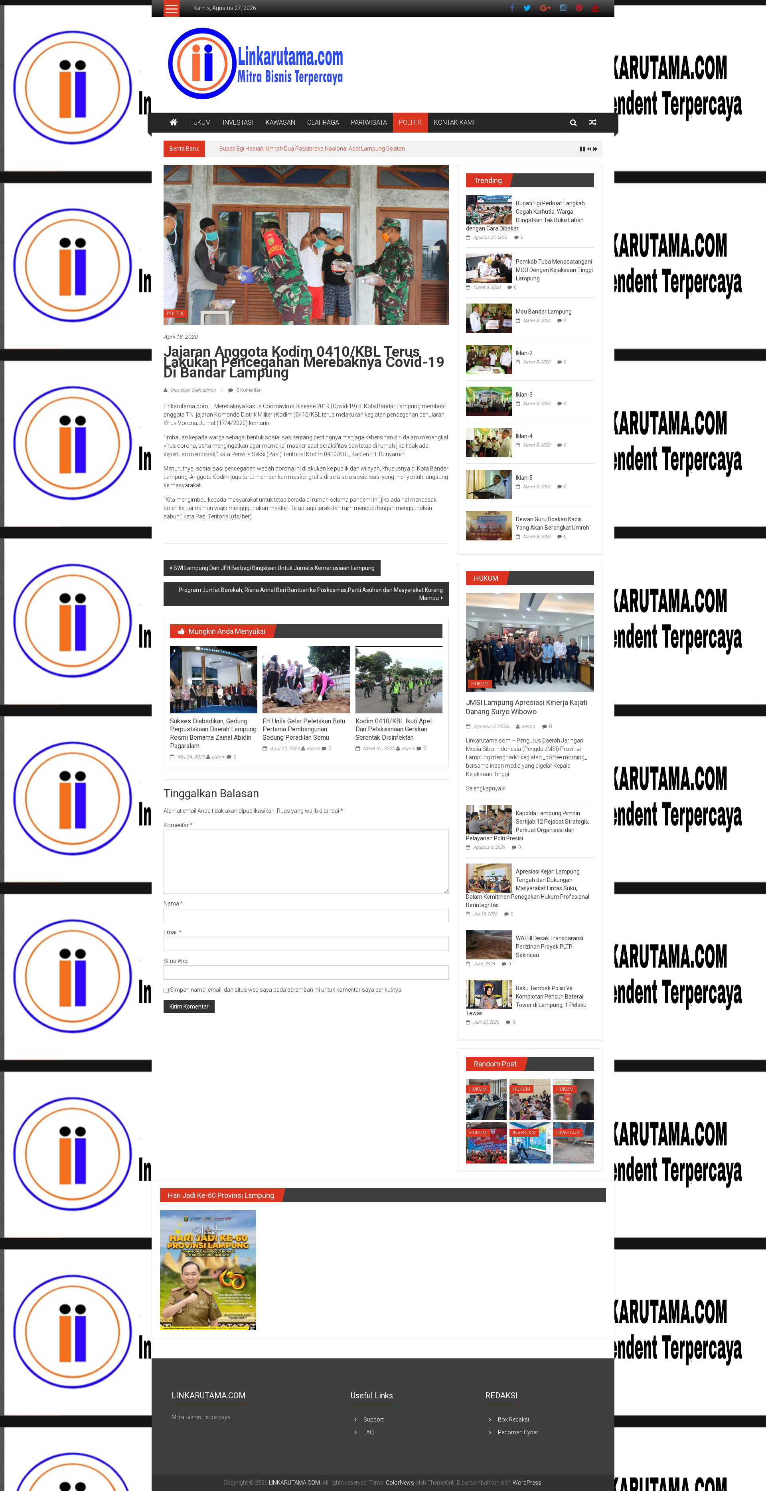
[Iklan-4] (489, 442)
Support (373, 1419)
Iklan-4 (524, 436)
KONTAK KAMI (454, 122)
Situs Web (176, 961)
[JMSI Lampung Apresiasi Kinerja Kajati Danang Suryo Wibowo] (530, 642)
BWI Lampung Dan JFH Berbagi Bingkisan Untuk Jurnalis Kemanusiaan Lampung (274, 568)
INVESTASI (238, 122)
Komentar (178, 825)
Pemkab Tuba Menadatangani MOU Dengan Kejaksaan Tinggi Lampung (554, 270)
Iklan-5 (524, 477)
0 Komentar (248, 390)
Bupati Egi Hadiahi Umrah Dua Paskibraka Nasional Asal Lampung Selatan (312, 148)
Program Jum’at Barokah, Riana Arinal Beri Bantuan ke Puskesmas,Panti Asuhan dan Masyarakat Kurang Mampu (311, 594)
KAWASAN (280, 122)
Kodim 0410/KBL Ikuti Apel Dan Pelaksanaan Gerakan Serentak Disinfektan (393, 729)
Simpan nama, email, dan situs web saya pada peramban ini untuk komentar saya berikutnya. (286, 990)
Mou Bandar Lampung (544, 311)
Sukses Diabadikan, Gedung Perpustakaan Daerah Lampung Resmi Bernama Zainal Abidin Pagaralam (213, 733)
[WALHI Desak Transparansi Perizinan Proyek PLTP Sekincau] (489, 944)
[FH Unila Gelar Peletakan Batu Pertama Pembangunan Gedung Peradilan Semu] (306, 679)
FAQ (368, 1432)
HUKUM (200, 122)
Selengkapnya (484, 788)
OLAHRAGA (323, 122)
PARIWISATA (369, 122)
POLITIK (410, 122)
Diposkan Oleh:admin (193, 390)
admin (218, 757)
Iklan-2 (524, 353)
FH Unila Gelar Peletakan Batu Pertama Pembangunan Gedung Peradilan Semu (304, 729)
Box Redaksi (513, 1419)
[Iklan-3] (489, 400)
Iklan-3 (524, 394)
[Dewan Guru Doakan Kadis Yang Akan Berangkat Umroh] (489, 525)
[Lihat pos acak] (592, 122)
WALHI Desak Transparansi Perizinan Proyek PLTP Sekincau (549, 946)
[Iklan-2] (489, 359)
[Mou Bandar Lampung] (489, 317)
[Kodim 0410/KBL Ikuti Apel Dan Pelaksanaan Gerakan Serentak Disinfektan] (398, 679)
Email (173, 932)
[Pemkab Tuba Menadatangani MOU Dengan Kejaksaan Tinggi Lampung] (489, 267)
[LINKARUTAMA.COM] (174, 123)
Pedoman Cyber (518, 1432)
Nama (173, 903)
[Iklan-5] (489, 483)
